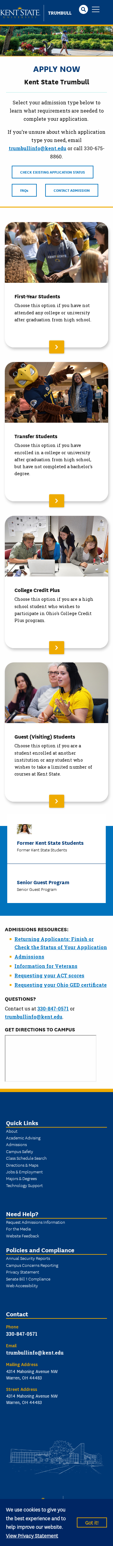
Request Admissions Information (35, 1222)
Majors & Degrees (21, 1178)
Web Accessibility (22, 1285)
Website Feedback (22, 1235)
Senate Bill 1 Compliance (28, 1278)
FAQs (24, 190)
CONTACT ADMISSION (72, 190)
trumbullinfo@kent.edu (37, 148)
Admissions (29, 956)
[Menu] (95, 10)
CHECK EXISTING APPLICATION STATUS (52, 172)
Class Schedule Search (26, 1158)
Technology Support (24, 1185)
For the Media (18, 1228)
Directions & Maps (22, 1165)
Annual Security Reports (28, 1258)
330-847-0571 (53, 1008)
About (11, 1131)
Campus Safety (19, 1151)
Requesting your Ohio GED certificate (60, 985)
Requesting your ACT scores (49, 975)
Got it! (92, 1522)
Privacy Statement (22, 1271)
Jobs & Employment (24, 1171)
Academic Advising (23, 1137)
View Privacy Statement (32, 1535)
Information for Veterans (45, 966)
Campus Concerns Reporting (32, 1265)
